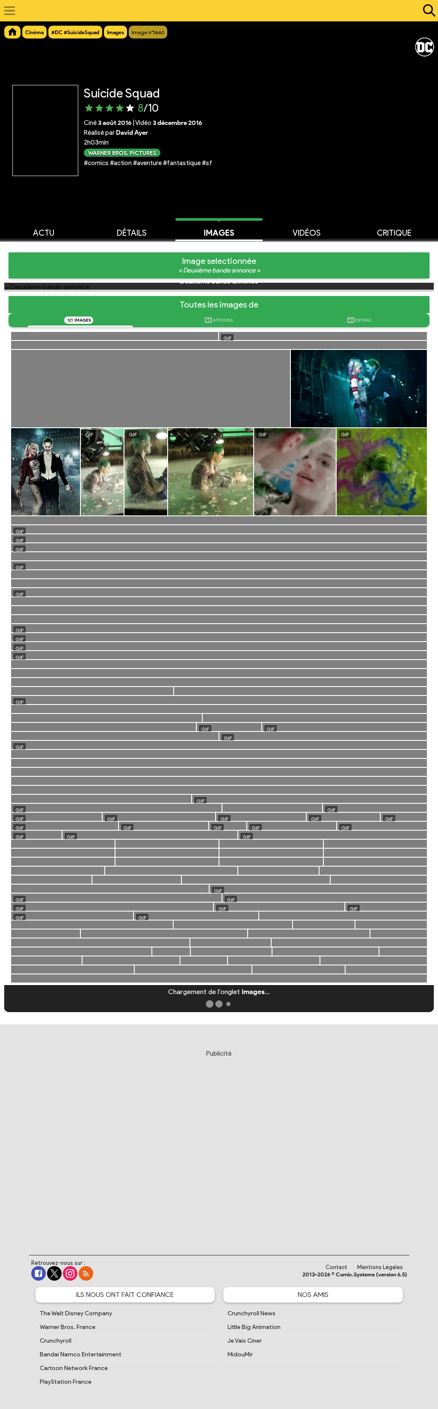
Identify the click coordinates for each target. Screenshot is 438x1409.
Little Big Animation (254, 1327)
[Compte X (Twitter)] (54, 1273)
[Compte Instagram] (70, 1273)
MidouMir (240, 1354)
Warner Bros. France (67, 1327)
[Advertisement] (219, 1144)
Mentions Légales (380, 1267)
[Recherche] (427, 10)
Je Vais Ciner (245, 1340)
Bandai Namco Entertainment (80, 1354)
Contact (336, 1267)
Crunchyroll (55, 1340)
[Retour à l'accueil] (214, 10)
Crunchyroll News (251, 1313)
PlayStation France (66, 1381)
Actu (43, 233)
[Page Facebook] (38, 1273)
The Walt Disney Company (76, 1313)
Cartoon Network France (74, 1368)
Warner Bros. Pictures (122, 152)
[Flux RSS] (86, 1273)
